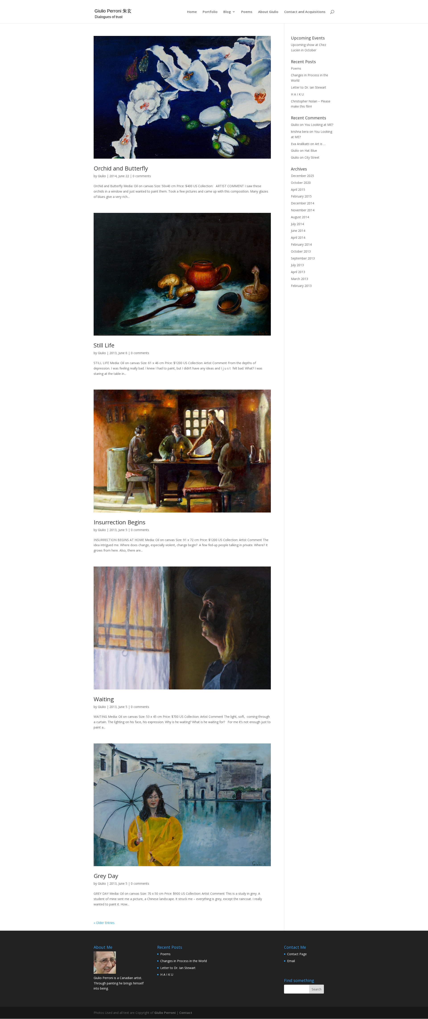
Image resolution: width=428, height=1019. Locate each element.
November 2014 (302, 210)
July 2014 (297, 224)
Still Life (104, 345)
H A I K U (297, 94)
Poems (246, 12)
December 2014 (302, 203)
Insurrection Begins (119, 522)
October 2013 (301, 251)
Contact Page (297, 954)
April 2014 (298, 237)
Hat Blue (311, 150)
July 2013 (297, 265)
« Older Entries (104, 923)
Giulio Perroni (165, 1013)
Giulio (102, 176)
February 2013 (301, 286)
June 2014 (298, 230)
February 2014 (301, 244)
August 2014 (300, 217)
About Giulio (268, 12)
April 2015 (298, 189)
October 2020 (301, 183)
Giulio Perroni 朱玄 (113, 10)
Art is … (320, 144)
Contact (185, 1013)
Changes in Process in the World (183, 961)
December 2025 (302, 176)
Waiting (104, 699)
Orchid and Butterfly (121, 168)
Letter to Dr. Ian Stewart (308, 87)
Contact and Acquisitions (304, 12)
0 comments (142, 176)
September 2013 (303, 258)
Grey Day (106, 876)
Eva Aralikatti (300, 144)
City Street (312, 157)
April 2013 (298, 272)
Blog (227, 12)
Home (192, 12)
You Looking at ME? (319, 124)
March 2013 (299, 279)
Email (291, 961)
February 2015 (301, 196)
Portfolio (210, 12)
